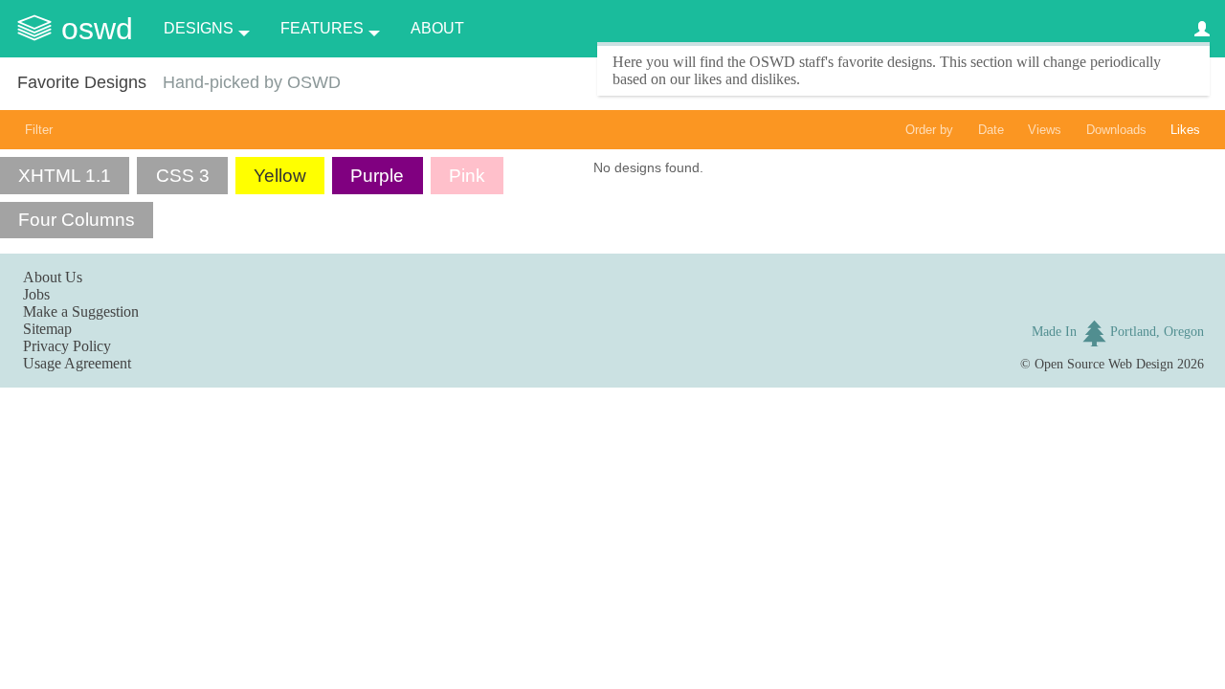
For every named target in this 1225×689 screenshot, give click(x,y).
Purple (377, 176)
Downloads (1116, 129)
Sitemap (47, 329)
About (437, 28)
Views (1044, 129)
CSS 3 (183, 176)
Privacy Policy (67, 346)
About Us (52, 277)
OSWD (97, 28)
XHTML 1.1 (64, 176)
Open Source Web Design (1104, 363)
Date (991, 129)
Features (322, 28)
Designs (199, 28)
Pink (467, 176)
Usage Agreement (77, 363)
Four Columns (76, 220)
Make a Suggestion (81, 311)
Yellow (280, 176)
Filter (39, 129)
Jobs (36, 294)
